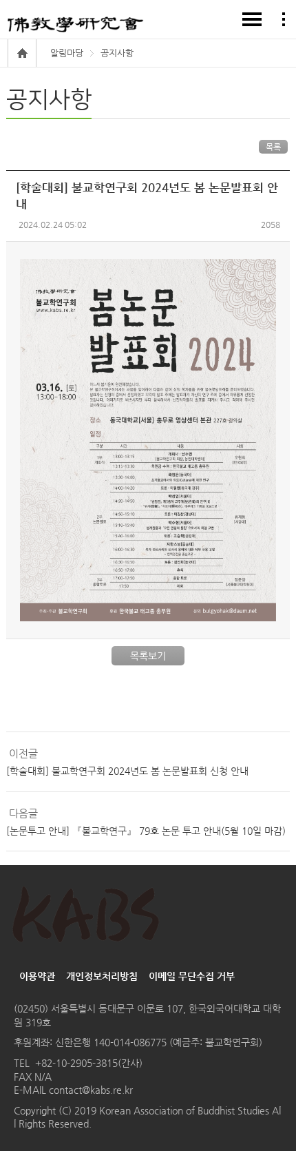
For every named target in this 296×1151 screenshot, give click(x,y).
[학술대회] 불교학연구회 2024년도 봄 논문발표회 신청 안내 (127, 770)
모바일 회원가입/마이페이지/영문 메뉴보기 (283, 19)
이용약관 (37, 976)
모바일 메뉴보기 (252, 19)
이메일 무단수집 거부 (192, 976)
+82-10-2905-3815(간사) (88, 1062)
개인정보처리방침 (102, 976)
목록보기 (148, 655)
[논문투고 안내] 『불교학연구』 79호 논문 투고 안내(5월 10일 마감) (146, 830)
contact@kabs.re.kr (89, 1089)
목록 (273, 147)
